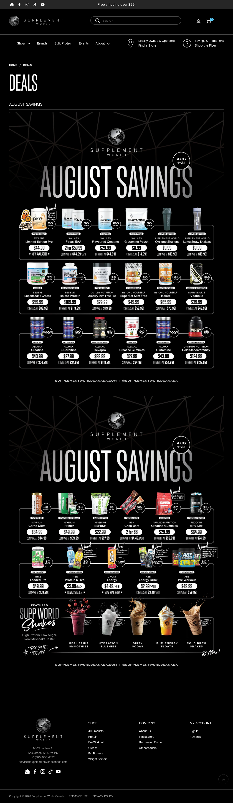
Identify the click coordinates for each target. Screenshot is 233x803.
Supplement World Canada (48, 796)
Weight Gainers (97, 759)
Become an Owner (151, 742)
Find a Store (146, 737)
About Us (145, 731)
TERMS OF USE (78, 796)
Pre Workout (96, 742)
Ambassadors (148, 748)
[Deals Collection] (116, 389)
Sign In (194, 731)
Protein (92, 737)
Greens (92, 748)
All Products (96, 731)
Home (13, 65)
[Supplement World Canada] (36, 22)
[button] (211, 21)
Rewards (195, 737)
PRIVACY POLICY (103, 796)
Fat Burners (95, 753)
